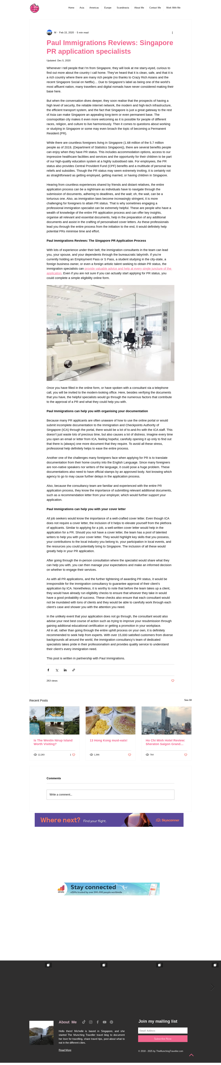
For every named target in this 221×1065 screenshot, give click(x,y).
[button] (82, 8)
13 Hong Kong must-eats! (108, 740)
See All (188, 700)
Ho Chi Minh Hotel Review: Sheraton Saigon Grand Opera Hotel (165, 742)
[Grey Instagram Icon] (91, 1022)
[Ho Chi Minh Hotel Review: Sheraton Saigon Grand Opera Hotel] (166, 721)
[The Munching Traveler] (34, 8)
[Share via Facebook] (48, 670)
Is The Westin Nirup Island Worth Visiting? (53, 742)
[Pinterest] (111, 1022)
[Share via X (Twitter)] (56, 670)
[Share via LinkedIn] (65, 670)
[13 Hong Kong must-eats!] (111, 721)
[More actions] (172, 32)
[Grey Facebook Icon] (97, 1022)
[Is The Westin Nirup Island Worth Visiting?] (54, 721)
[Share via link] (73, 670)
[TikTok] (84, 1022)
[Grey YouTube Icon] (104, 1022)
